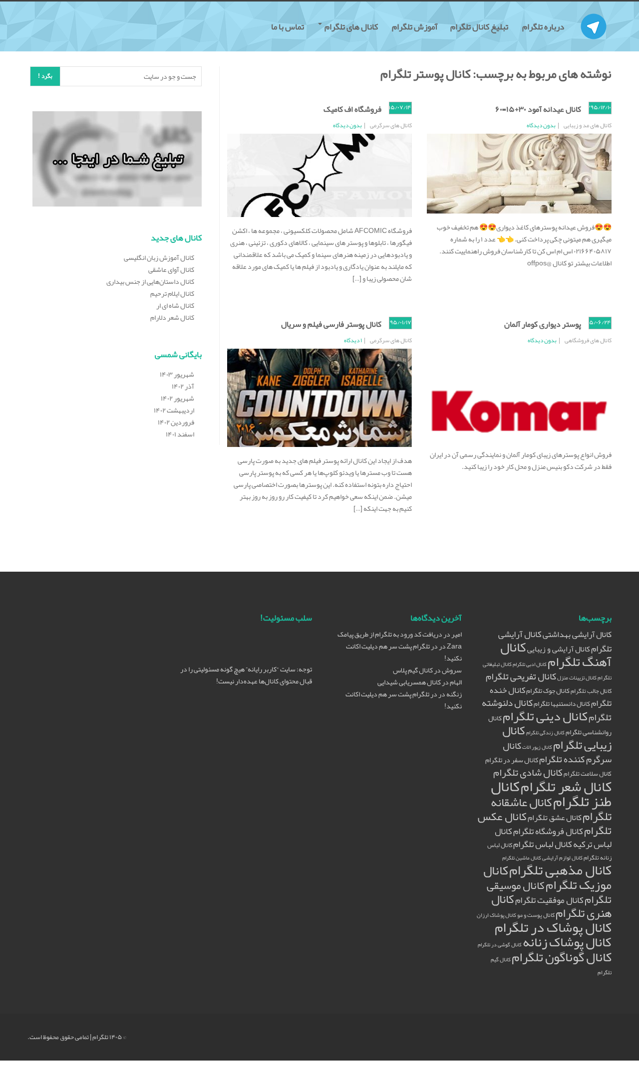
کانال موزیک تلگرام (547, 877)
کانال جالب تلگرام (591, 690)
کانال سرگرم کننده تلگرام (557, 752)
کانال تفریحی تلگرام (521, 676)
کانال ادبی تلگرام (530, 664)
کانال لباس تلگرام (542, 844)
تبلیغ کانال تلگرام (480, 26)
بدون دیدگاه (541, 125)
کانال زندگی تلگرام (545, 732)
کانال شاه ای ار (175, 305)
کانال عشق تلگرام (555, 818)
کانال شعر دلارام (172, 317)
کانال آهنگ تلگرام (556, 654)
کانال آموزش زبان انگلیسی (159, 257)
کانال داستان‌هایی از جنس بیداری (150, 281)
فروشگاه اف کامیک (352, 109)
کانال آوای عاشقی (171, 269)
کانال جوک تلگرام (548, 690)
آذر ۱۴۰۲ (183, 386)
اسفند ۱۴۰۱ (180, 434)
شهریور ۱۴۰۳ (177, 374)
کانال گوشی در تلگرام (500, 944)
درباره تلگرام (544, 26)
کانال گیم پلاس (413, 670)
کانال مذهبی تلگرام (560, 870)
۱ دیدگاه (353, 340)
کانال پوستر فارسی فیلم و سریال (331, 324)
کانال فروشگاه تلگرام (548, 831)
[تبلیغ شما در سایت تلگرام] (117, 161)
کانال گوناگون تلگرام (562, 957)
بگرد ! (45, 76)
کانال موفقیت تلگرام (549, 900)
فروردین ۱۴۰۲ (176, 422)
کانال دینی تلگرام (545, 716)
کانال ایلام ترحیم (172, 293)
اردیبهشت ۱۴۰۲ (174, 410)
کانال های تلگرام (351, 26)
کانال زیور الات (537, 747)
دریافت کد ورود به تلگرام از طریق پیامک (389, 634)
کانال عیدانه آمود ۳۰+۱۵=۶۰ (538, 109)
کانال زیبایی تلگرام (557, 737)
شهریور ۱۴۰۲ (177, 398)
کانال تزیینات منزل (577, 677)
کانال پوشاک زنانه (567, 942)
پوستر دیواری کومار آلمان (542, 324)
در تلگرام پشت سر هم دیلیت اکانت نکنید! (404, 652)
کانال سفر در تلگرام (511, 760)
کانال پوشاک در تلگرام (553, 927)
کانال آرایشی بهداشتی (577, 634)
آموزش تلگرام (415, 26)
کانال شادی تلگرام (528, 772)
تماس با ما (288, 26)
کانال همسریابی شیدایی (409, 682)
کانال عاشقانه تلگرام (551, 809)
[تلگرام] (594, 13)
